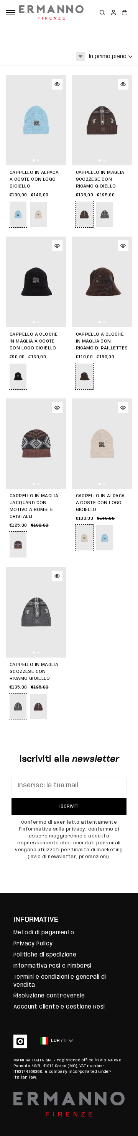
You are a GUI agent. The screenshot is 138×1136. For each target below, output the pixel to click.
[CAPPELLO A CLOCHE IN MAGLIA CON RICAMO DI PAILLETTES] (102, 282)
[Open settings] (102, 12)
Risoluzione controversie (49, 996)
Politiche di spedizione (44, 955)
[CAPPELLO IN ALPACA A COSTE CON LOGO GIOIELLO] (36, 120)
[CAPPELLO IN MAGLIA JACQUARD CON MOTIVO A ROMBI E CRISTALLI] (36, 443)
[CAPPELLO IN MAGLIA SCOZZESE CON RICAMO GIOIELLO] (102, 120)
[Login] (113, 12)
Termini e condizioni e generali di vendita (59, 981)
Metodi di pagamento (43, 932)
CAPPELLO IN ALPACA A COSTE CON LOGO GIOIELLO (34, 179)
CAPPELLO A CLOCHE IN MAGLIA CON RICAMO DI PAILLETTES (102, 341)
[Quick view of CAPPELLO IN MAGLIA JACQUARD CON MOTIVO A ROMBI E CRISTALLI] (57, 407)
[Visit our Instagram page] (20, 1041)
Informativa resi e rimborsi (52, 966)
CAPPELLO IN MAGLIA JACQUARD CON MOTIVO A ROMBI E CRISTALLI (34, 506)
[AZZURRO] (104, 537)
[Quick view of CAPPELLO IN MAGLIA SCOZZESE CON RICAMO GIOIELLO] (123, 84)
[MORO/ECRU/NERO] (38, 706)
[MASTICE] (38, 214)
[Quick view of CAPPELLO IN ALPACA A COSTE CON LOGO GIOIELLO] (57, 84)
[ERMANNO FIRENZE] (51, 12)
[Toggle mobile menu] (10, 12)
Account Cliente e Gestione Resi (59, 1007)
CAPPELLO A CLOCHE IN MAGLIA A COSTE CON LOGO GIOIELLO (34, 341)
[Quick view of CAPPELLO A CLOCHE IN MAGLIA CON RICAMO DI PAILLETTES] (123, 245)
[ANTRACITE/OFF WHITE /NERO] (104, 214)
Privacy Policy (33, 944)
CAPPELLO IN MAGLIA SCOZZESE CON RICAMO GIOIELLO (100, 179)
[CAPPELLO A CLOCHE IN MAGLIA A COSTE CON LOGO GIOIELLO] (36, 282)
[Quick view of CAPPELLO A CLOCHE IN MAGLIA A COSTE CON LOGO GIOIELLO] (57, 245)
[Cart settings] (124, 12)
